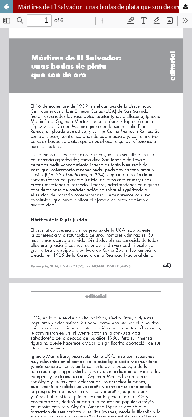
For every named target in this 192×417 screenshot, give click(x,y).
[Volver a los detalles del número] (6, 6)
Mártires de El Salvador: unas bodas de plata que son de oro (99, 7)
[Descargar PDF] (185, 6)
